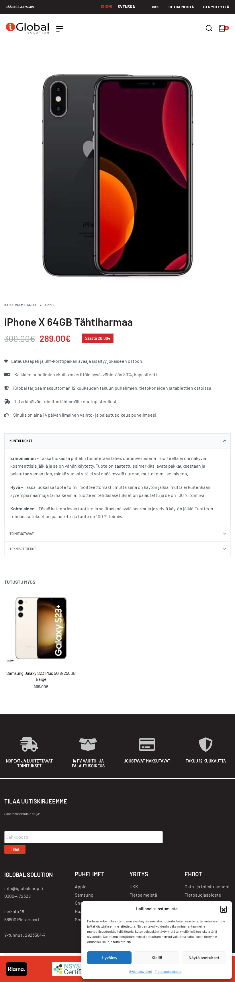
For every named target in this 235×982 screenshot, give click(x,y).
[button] (223, 909)
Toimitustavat (21, 534)
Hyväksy (109, 957)
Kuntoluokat (20, 441)
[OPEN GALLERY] (117, 175)
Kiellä (157, 957)
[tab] (117, 440)
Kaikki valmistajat (20, 305)
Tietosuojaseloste (168, 971)
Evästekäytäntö (140, 971)
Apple (49, 305)
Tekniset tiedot (22, 549)
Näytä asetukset (204, 957)
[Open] (59, 29)
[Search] (208, 28)
